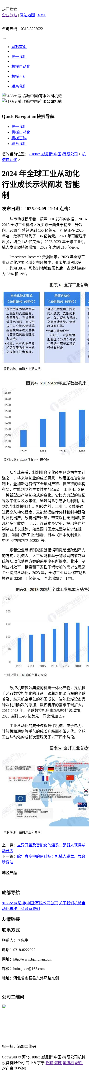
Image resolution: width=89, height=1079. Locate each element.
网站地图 (27, 15)
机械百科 (19, 76)
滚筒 (58, 1063)
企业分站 (9, 15)
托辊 (49, 1063)
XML (41, 15)
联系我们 (19, 86)
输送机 (68, 1063)
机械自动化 (20, 67)
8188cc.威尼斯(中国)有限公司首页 (30, 903)
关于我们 (19, 57)
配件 (79, 1063)
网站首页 (19, 47)
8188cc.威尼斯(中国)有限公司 (53, 154)
